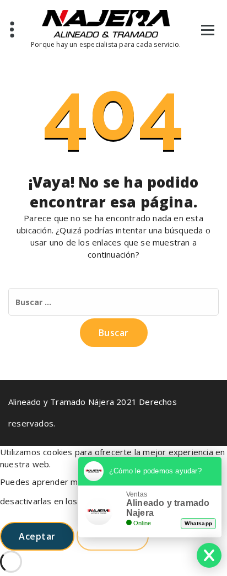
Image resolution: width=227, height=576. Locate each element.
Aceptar (37, 536)
